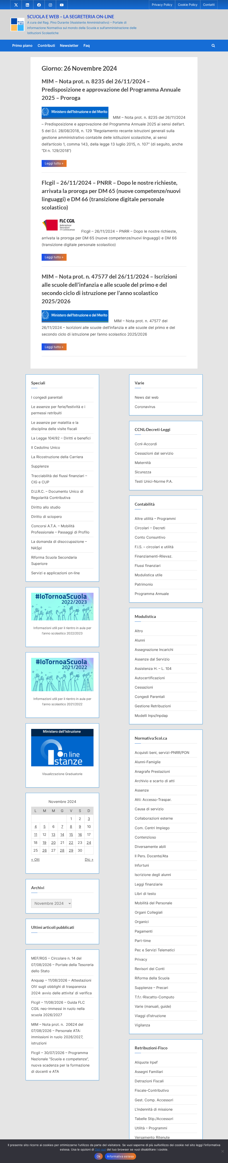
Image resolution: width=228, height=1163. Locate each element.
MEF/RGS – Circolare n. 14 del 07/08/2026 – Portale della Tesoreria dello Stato (62, 964)
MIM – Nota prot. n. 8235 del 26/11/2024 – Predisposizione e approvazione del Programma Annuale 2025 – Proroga (111, 89)
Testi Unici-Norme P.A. (154, 481)
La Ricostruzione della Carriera (57, 457)
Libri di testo (145, 893)
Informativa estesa (120, 1156)
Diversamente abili (150, 846)
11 (35, 834)
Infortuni (142, 865)
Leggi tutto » (56, 164)
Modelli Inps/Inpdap (151, 715)
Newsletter (69, 45)
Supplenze (40, 466)
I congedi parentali (47, 397)
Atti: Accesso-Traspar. (153, 799)
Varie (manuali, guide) (153, 1006)
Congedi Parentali (150, 696)
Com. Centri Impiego (152, 828)
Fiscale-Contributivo (152, 1090)
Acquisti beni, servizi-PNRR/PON (162, 752)
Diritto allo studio (46, 507)
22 (71, 842)
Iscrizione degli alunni (153, 874)
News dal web (147, 397)
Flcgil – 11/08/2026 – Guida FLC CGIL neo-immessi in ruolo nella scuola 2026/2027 (58, 1008)
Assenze (142, 790)
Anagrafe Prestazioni (152, 771)
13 (53, 834)
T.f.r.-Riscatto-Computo (154, 997)
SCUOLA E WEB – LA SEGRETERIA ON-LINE (70, 16)
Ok (99, 1156)
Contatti (209, 4)
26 (44, 850)
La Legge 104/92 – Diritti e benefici (61, 438)
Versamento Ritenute (152, 1137)
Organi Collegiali (149, 912)
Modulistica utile (148, 575)
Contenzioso (145, 837)
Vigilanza (142, 1025)
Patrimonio (144, 584)
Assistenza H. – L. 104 (153, 668)
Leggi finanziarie (149, 884)
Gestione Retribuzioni (153, 706)
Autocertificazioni (150, 678)
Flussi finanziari (148, 565)
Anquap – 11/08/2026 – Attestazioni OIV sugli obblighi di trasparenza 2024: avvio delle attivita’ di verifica (61, 986)
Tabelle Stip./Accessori (154, 1118)
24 (89, 842)
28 (62, 850)
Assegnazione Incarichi (154, 649)
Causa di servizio (149, 809)
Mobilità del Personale (153, 903)
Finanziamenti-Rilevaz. (153, 556)
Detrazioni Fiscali (149, 1081)
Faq (86, 45)
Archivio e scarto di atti (155, 781)
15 (71, 834)
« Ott (35, 859)
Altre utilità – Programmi (155, 518)
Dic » (89, 859)
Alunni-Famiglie (148, 762)
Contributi (46, 45)
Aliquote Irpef (146, 1062)
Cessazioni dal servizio (154, 453)
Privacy (141, 959)
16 (80, 834)
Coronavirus (145, 406)
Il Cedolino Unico (45, 447)
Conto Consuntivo (150, 537)
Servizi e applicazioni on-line (55, 573)
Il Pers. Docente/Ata (151, 856)
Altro (139, 631)
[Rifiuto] (222, 1151)
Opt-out (100, 1149)
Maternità (143, 462)
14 (62, 834)
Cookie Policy (187, 4)
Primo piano (22, 45)
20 (53, 842)
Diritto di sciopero (46, 516)
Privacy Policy (162, 4)
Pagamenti (144, 931)
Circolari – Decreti (150, 528)
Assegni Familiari (149, 1071)
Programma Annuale (152, 593)
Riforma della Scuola (152, 978)
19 (44, 842)
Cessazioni (144, 687)
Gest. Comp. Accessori (154, 1100)
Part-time (143, 940)
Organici (142, 921)
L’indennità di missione (154, 1109)
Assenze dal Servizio (152, 659)
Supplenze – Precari (151, 987)
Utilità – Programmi (151, 1128)
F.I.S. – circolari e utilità (154, 547)
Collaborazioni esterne (154, 818)
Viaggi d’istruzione (150, 1015)
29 (71, 850)
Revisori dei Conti (150, 968)
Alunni (140, 640)
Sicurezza (143, 472)
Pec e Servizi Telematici (155, 950)
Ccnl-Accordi (146, 444)
